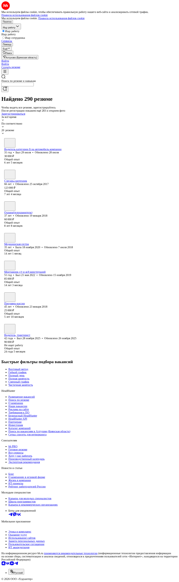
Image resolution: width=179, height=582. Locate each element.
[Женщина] (9, 237)
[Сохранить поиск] (4, 89)
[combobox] (17, 84)
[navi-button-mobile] (4, 72)
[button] (5, 60)
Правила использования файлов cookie (61, 18)
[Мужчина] (9, 143)
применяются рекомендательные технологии (71, 553)
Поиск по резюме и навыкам (18, 80)
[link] (7, 53)
